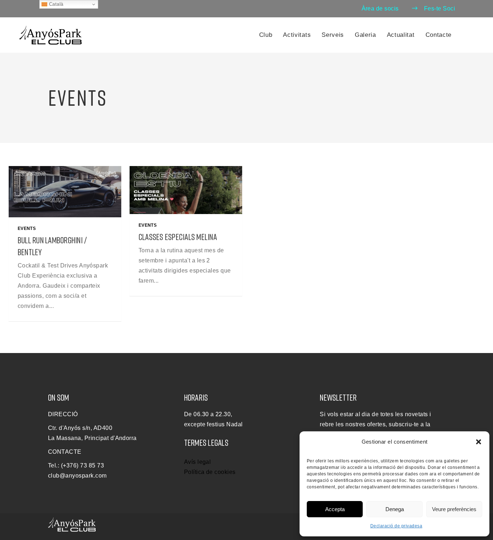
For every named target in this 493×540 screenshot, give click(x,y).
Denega (394, 509)
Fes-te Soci (439, 8)
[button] (478, 441)
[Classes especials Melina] (186, 190)
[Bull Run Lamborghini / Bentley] (65, 191)
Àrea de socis (380, 8)
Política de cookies (210, 472)
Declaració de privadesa (396, 525)
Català (55, 4)
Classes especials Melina (178, 236)
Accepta (335, 509)
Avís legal (197, 462)
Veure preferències (454, 509)
